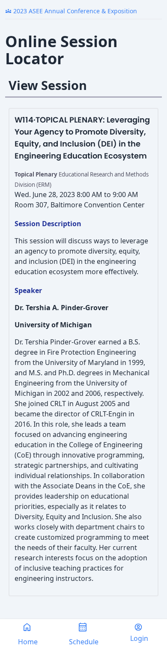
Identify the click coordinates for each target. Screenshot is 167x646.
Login (139, 638)
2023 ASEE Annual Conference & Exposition (71, 11)
